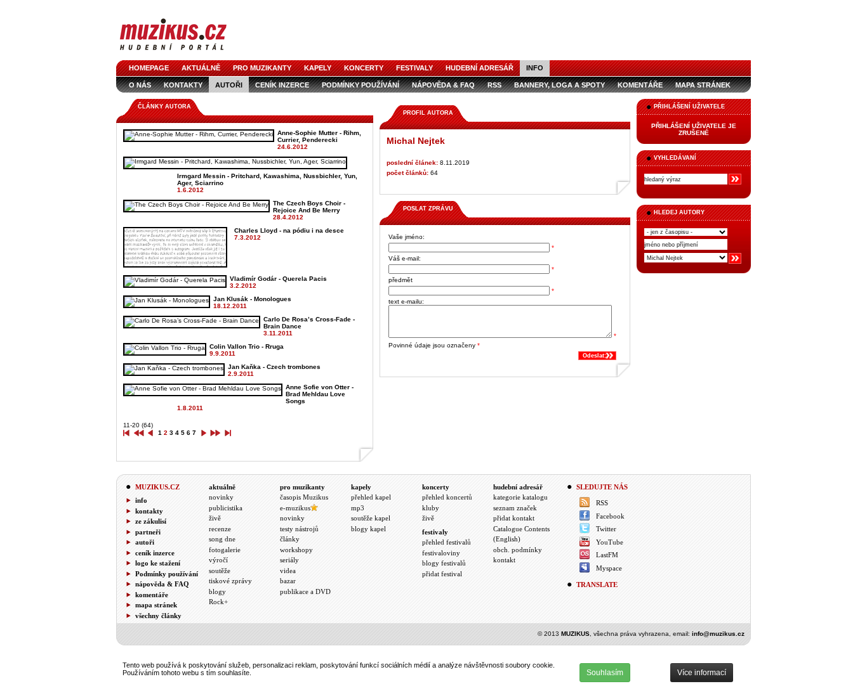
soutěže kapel (370, 518)
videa (288, 570)
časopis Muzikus (304, 497)
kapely (317, 68)
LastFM (607, 555)
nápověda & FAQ (443, 85)
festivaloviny (441, 553)
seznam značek (515, 508)
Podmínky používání (360, 85)
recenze (220, 529)
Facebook (610, 516)
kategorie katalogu (520, 497)
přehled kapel (371, 497)
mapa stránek (703, 85)
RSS (494, 85)
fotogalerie (225, 549)
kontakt (504, 560)
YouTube (609, 542)
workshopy (296, 549)
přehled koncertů (447, 497)
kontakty (183, 85)
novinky (221, 497)
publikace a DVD (305, 591)
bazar (288, 581)
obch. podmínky (517, 549)
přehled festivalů (446, 542)
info (534, 68)
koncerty (363, 68)
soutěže (219, 570)
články (290, 539)
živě (215, 518)
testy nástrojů (299, 529)
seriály (289, 560)
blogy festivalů (444, 563)
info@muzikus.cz (718, 633)
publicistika (225, 508)
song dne (222, 539)
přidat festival (442, 574)
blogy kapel (368, 529)
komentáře (640, 85)
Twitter (606, 529)
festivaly (414, 68)
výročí (218, 560)
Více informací (701, 672)
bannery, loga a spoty (559, 85)
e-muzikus (295, 508)
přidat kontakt (513, 518)
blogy (217, 591)
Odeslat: (594, 355)
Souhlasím (604, 672)
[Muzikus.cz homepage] (173, 51)
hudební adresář (479, 68)
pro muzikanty (262, 68)
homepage (149, 68)
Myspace (609, 568)
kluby (430, 508)
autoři (228, 85)
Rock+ (218, 601)
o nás (140, 85)
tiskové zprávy (230, 581)
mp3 (357, 508)
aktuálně (201, 68)
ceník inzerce (282, 85)
